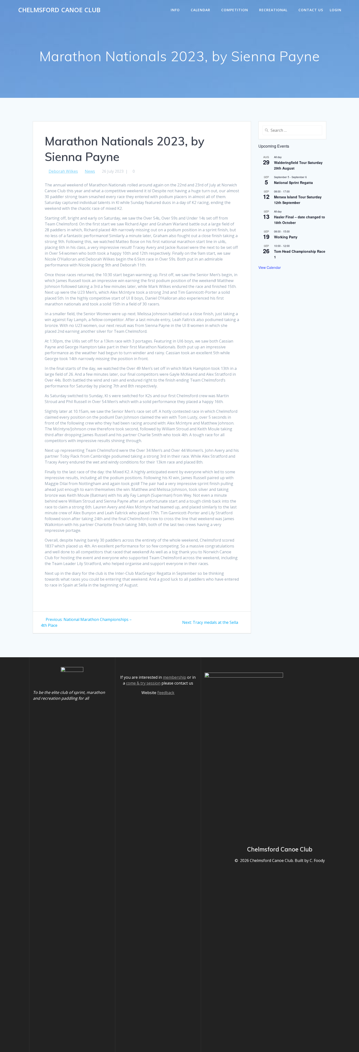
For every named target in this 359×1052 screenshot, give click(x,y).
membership (174, 677)
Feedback (165, 692)
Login (335, 10)
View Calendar (269, 267)
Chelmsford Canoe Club (59, 10)
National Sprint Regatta (293, 182)
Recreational (273, 10)
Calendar (200, 10)
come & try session (143, 683)
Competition (234, 10)
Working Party (285, 236)
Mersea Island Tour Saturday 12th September (298, 199)
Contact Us (310, 10)
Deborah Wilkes (63, 171)
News (90, 171)
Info (175, 10)
